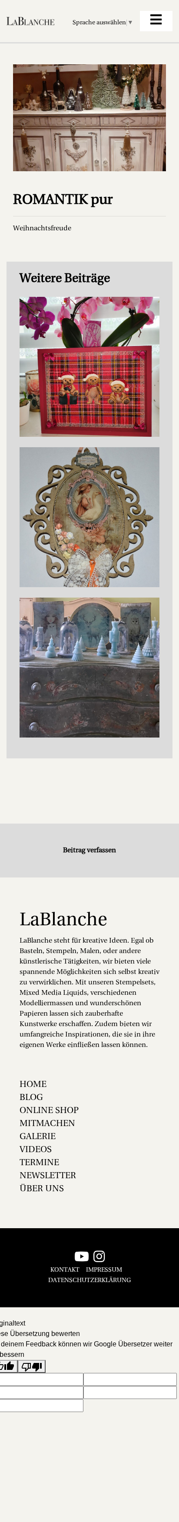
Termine (39, 1163)
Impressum (104, 1270)
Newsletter (48, 1176)
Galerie (38, 1137)
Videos (36, 1150)
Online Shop (49, 1111)
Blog (31, 1097)
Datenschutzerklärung (89, 1280)
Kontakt (65, 1270)
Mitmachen (47, 1124)
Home (33, 1084)
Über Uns (42, 1189)
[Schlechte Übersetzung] (32, 1366)
